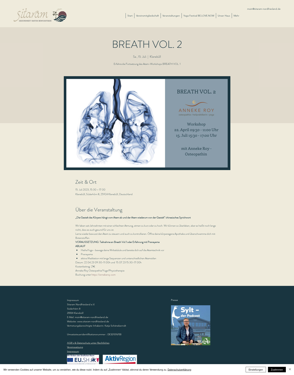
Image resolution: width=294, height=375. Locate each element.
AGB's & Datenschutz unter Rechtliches (88, 342)
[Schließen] (290, 369)
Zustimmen (277, 369)
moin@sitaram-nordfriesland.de (264, 8)
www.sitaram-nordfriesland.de (93, 321)
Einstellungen (256, 369)
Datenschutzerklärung (179, 369)
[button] (224, 15)
